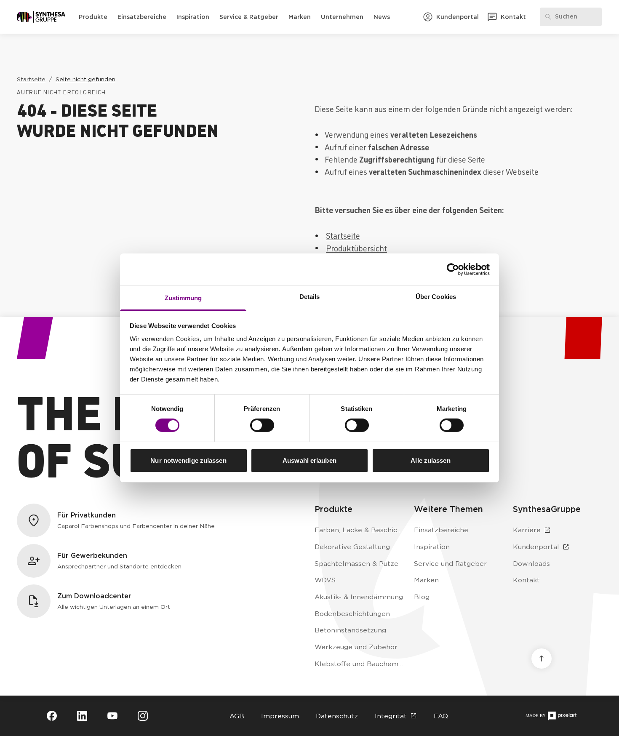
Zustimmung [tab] (183, 297)
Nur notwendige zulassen (188, 460)
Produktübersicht (356, 247)
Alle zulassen (430, 460)
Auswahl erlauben (309, 460)
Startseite (343, 235)
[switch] (262, 425)
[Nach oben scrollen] (541, 658)
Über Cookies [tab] (436, 296)
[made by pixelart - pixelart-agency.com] (551, 716)
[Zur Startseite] (41, 17)
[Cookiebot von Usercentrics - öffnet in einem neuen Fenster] (453, 269)
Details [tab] (309, 296)
